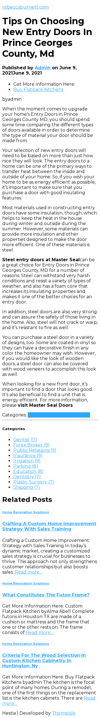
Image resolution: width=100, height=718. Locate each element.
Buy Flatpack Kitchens (38, 89)
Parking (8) (25, 466)
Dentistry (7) (27, 476)
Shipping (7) (26, 487)
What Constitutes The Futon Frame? (45, 595)
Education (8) (28, 471)
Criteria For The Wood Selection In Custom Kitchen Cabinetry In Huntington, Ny (44, 660)
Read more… (28, 572)
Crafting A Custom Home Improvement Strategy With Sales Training (49, 526)
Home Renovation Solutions (59, 415)
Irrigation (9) (27, 460)
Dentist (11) (25, 439)
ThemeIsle (64, 713)
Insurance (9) (27, 455)
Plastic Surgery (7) (33, 482)
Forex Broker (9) (31, 445)
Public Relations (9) (34, 450)
